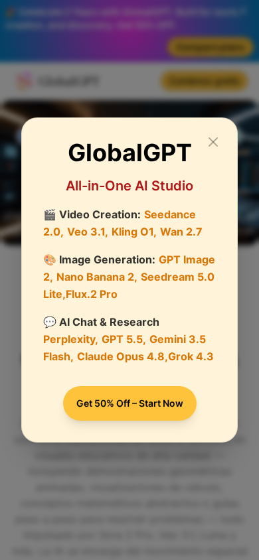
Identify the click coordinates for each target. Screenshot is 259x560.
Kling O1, (134, 231)
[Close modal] (213, 142)
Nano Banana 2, (96, 276)
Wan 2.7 (181, 231)
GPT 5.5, (124, 339)
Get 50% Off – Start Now (129, 403)
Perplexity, (70, 339)
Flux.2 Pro (92, 294)
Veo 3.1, (87, 231)
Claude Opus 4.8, (122, 356)
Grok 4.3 (191, 356)
